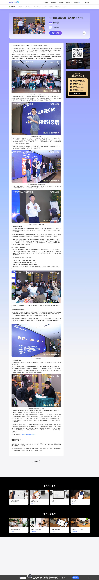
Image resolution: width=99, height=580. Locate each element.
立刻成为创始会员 (78, 93)
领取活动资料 (55, 33)
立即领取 (75, 577)
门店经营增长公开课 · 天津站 (28, 434)
